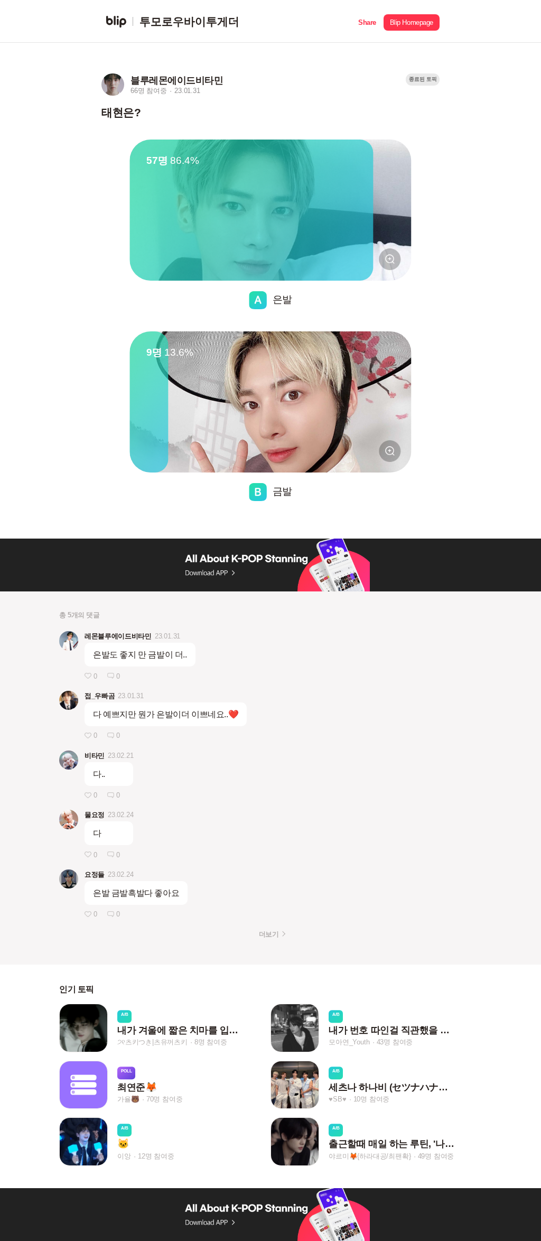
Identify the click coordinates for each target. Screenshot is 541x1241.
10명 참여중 (371, 1099)
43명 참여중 (395, 1042)
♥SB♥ (337, 1099)
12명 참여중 (156, 1156)
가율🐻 (128, 1099)
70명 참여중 (164, 1099)
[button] (367, 21)
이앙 (124, 1156)
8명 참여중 (210, 1042)
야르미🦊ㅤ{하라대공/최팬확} (370, 1156)
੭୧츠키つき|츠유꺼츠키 (152, 1042)
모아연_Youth (349, 1042)
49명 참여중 (436, 1156)
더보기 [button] (268, 934)
